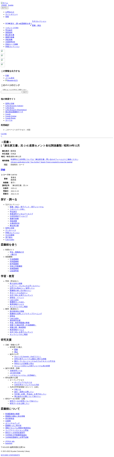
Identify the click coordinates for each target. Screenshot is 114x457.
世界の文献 (9, 103)
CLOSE (4, 134)
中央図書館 (14, 259)
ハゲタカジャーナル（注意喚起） (23, 375)
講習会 (12, 316)
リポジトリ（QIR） (17, 209)
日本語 (4, 5)
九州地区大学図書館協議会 (16, 435)
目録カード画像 (11, 44)
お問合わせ (9, 12)
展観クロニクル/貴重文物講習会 (18, 428)
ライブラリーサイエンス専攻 (16, 430)
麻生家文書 (9, 35)
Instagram (8, 443)
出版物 (8, 421)
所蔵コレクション (12, 46)
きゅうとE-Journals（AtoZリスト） (28, 356)
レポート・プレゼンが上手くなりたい (25, 286)
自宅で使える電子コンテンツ (21, 295)
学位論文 (8, 30)
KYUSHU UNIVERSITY (10, 455)
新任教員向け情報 (17, 311)
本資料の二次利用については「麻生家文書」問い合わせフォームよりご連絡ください (44, 159)
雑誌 (16, 352)
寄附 (7, 17)
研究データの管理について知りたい (24, 401)
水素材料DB (10, 42)
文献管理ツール (16, 371)
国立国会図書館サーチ (14, 112)
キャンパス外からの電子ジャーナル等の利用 (32, 366)
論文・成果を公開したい (24, 392)
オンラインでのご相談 (19, 307)
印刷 (7, 76)
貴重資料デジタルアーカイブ (21, 214)
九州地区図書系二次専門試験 (16, 437)
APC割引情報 (15, 373)
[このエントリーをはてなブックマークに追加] (3, 62)
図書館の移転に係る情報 (15, 416)
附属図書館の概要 (12, 414)
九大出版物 (9, 235)
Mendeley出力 (12, 80)
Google (8, 114)
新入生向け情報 (16, 283)
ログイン (5, 8)
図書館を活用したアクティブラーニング (26, 314)
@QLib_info (9, 441)
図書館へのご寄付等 (13, 426)
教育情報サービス (17, 304)
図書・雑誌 (36, 25)
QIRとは (17, 389)
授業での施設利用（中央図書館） (23, 325)
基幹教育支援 (15, 320)
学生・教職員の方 (17, 252)
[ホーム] (4, 3)
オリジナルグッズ (12, 423)
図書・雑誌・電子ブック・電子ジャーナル (27, 207)
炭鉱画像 (8, 39)
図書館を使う (26, 23)
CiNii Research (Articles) (14, 106)
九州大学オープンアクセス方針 (26, 385)
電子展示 (8, 237)
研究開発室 (9, 418)
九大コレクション (39, 21)
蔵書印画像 (9, 37)
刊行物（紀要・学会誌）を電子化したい (30, 394)
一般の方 (13, 254)
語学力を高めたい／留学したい (22, 288)
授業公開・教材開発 (18, 327)
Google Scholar (10, 116)
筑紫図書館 (14, 268)
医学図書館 (14, 264)
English (10, 5)
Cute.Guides (9, 240)
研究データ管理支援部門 (15, 433)
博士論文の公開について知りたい (27, 396)
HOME (8, 23)
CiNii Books (9, 108)
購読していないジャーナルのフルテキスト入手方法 (34, 361)
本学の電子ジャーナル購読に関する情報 (30, 359)
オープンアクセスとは (23, 382)
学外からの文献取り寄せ (24, 364)
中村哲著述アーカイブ (19, 216)
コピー (25, 92)
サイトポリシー (11, 14)
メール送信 (9, 78)
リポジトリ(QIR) (11, 28)
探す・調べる (16, 23)
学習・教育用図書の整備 (19, 323)
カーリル (8, 120)
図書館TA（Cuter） (17, 302)
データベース (10, 230)
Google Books (10, 118)
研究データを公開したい (19, 403)
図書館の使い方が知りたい (20, 290)
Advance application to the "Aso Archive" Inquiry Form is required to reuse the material (41, 162)
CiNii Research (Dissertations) (16, 110)
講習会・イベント (17, 297)
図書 (16, 349)
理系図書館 (14, 261)
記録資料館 (14, 271)
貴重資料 (8, 32)
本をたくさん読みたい (19, 293)
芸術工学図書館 (16, 266)
